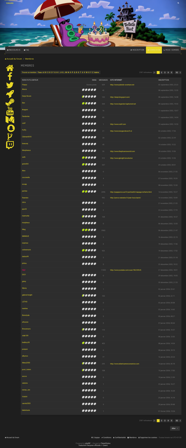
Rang (94, 80)
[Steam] (10, 102)
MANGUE (25, 236)
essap (24, 184)
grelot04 (25, 164)
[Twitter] (10, 85)
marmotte (25, 216)
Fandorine (25, 116)
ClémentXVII (27, 137)
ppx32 (24, 209)
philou (24, 263)
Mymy (24, 288)
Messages (103, 80)
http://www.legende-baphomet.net (123, 104)
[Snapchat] (11, 128)
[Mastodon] (10, 119)
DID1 (24, 275)
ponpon (25, 349)
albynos (25, 356)
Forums (9, 3)
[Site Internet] (10, 68)
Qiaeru (105, 445)
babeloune (26, 410)
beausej (25, 143)
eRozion (25, 322)
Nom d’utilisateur (30, 80)
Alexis (24, 89)
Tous (40, 72)
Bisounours (26, 329)
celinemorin (26, 250)
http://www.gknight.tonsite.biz (121, 158)
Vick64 (24, 397)
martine (25, 308)
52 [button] (177, 72)
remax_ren (26, 390)
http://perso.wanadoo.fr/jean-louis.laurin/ (125, 198)
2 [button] (161, 72)
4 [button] (168, 72)
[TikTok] (10, 136)
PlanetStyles (105, 443)
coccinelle (26, 177)
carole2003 (26, 403)
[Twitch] (10, 145)
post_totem (26, 369)
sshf (24, 123)
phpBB (87, 443)
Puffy (24, 130)
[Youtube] (10, 111)
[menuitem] (26, 50)
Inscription (163, 80)
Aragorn (25, 110)
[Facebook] (10, 76)
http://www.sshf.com (118, 124)
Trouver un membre (29, 72)
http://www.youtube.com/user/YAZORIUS (125, 270)
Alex (23, 171)
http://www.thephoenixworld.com (122, 151)
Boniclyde (25, 315)
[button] (154, 72)
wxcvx (24, 376)
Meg (24, 229)
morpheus (26, 223)
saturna (25, 383)
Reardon (25, 198)
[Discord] (10, 93)
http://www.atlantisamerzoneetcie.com (124, 364)
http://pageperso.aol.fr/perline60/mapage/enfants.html (131, 192)
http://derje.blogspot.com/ (120, 97)
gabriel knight (27, 295)
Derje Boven (26, 96)
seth (23, 157)
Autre (96, 72)
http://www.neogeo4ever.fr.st (121, 131)
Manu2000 (26, 363)
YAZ (23, 270)
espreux (25, 243)
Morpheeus (26, 150)
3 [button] (164, 72)
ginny (24, 281)
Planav (24, 85)
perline (24, 191)
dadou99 (25, 256)
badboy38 (26, 342)
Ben (23, 103)
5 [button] (171, 72)
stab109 (25, 336)
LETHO (24, 302)
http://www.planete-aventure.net (122, 85)
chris (24, 202)
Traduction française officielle (89, 445)
